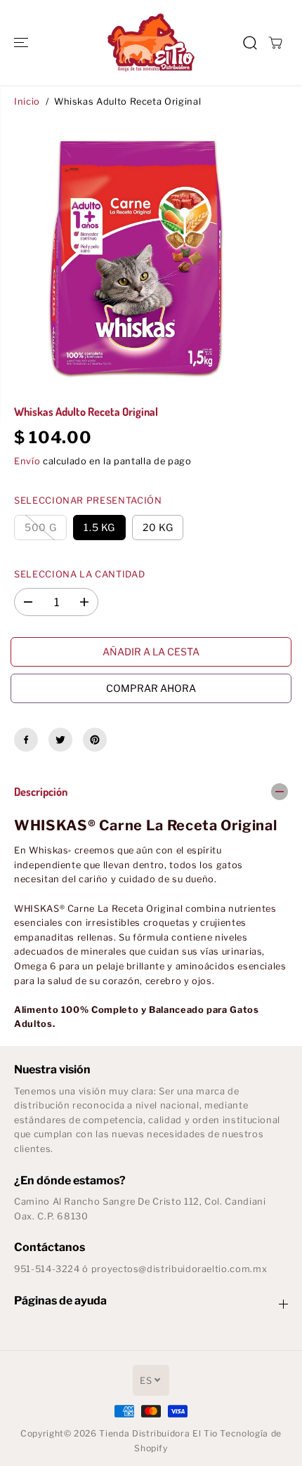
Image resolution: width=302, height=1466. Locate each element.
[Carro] (275, 42)
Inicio (27, 101)
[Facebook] (26, 740)
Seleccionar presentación (88, 500)
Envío (27, 461)
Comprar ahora (151, 688)
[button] (22, 42)
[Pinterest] (95, 740)
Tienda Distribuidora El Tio (158, 1433)
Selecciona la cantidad (79, 574)
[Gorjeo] (60, 740)
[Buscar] (250, 42)
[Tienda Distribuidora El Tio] (151, 42)
